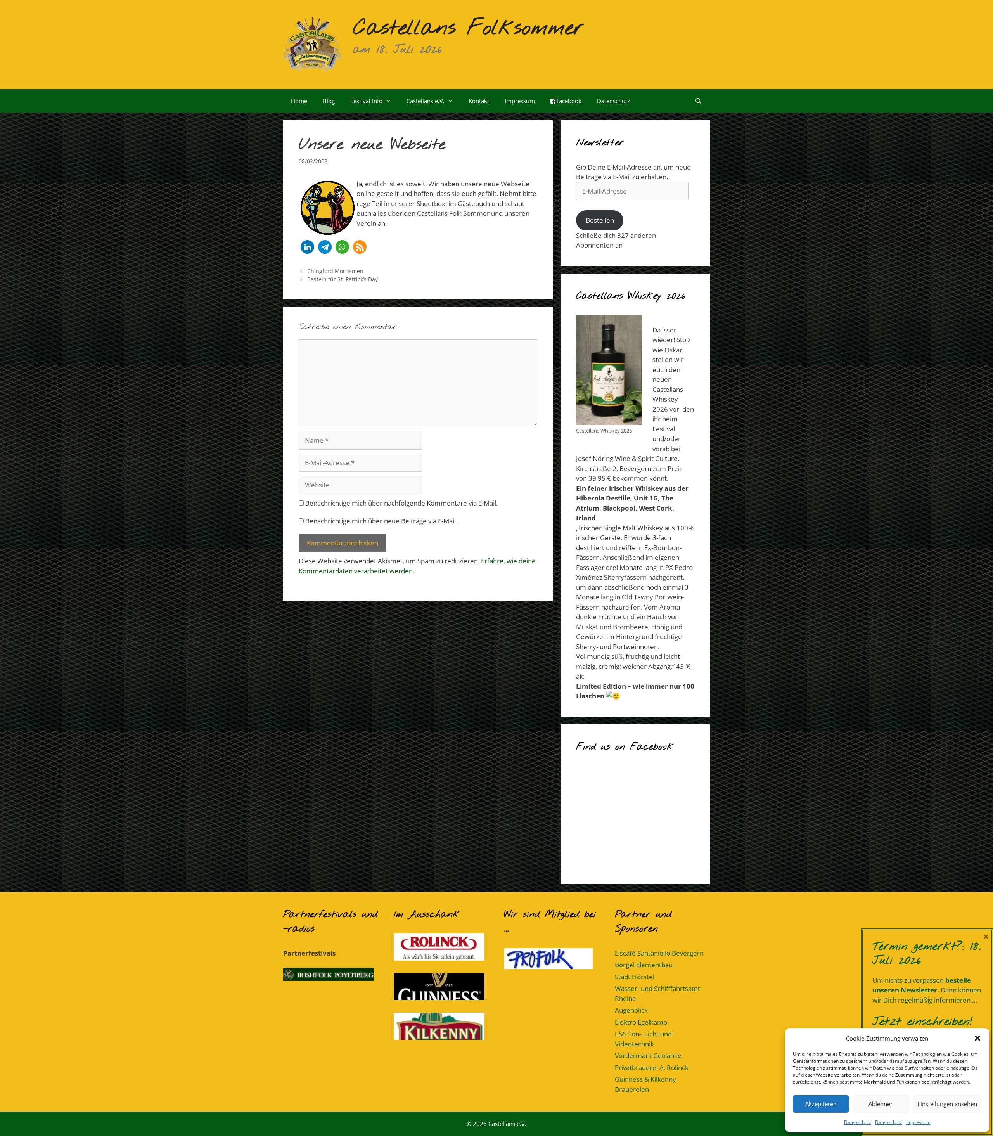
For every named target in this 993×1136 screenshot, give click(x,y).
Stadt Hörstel (634, 976)
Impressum (918, 1122)
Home (299, 101)
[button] (977, 1038)
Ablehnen (881, 1104)
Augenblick (631, 1010)
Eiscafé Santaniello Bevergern (659, 953)
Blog (329, 101)
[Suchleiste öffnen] (698, 101)
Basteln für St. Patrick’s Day (342, 279)
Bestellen (600, 220)
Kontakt (479, 101)
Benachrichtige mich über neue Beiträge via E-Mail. (381, 520)
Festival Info (366, 101)
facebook (568, 101)
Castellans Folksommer (468, 28)
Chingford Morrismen (335, 271)
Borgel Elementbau (644, 964)
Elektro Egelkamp (641, 1022)
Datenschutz (857, 1122)
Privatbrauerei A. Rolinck (652, 1067)
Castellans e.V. (426, 101)
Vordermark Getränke (648, 1055)
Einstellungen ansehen (947, 1104)
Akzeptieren (821, 1104)
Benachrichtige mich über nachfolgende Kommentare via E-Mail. (401, 503)
